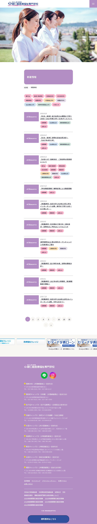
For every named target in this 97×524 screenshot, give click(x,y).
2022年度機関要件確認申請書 (33, 505)
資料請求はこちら (48, 518)
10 (59, 319)
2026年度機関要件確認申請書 (33, 498)
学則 (63, 492)
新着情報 (28, 100)
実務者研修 (49, 96)
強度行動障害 (38, 96)
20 (64, 319)
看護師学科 (60, 100)
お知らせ (56, 105)
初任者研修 (60, 96)
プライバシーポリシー (49, 481)
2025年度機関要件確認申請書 (54, 498)
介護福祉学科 (49, 100)
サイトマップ (36, 481)
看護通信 (38, 100)
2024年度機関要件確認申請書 (33, 502)
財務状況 (58, 492)
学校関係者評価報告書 (46, 492)
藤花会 (28, 96)
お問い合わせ (28, 484)
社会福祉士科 (30, 105)
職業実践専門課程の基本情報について (47, 495)
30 (69, 319)
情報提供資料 (28, 495)
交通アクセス (62, 481)
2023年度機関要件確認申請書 (54, 502)
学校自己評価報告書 (30, 492)
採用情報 (27, 481)
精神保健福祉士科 (44, 105)
